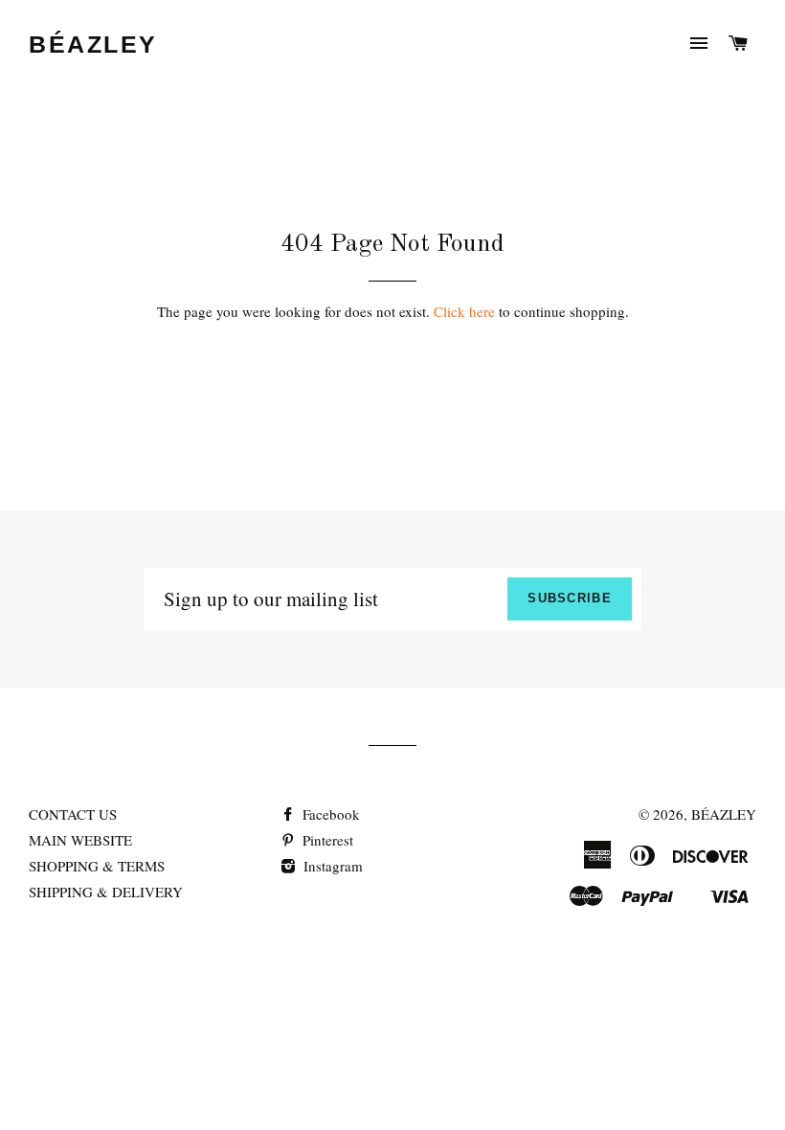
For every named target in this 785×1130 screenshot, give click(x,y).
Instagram (331, 865)
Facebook (329, 814)
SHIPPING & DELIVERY (106, 891)
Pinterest (326, 839)
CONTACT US (73, 814)
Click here (464, 311)
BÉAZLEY (93, 44)
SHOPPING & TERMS (97, 865)
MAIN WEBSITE (80, 839)
